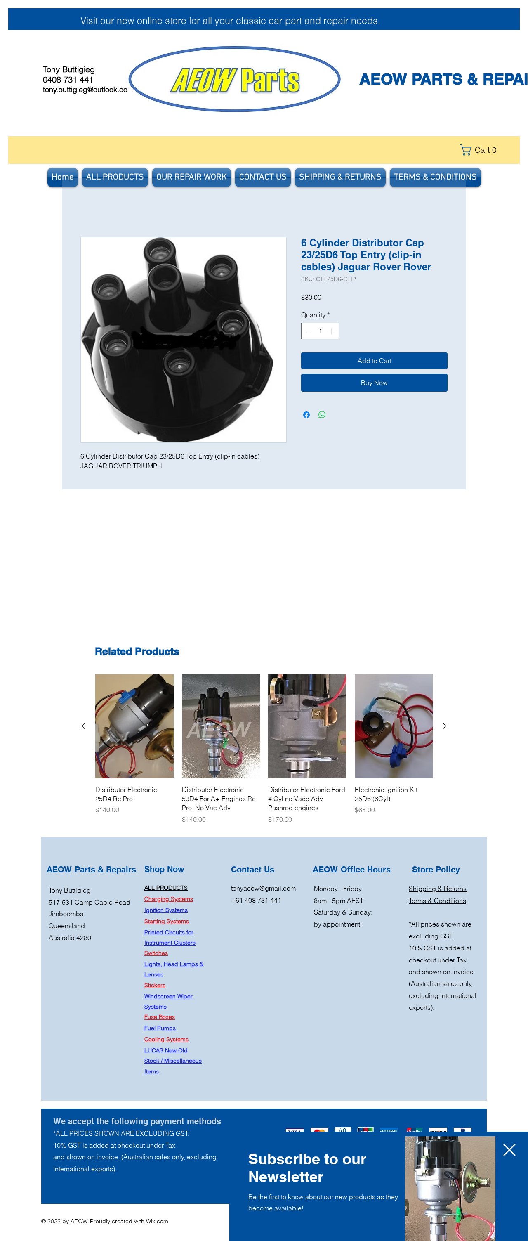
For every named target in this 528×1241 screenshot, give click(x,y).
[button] (509, 1104)
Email (255, 1196)
